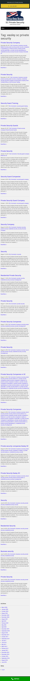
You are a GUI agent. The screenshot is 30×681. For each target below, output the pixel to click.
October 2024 (5, 611)
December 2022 (5, 615)
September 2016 (6, 658)
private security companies (14, 79)
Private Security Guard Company (13, 200)
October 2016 (5, 656)
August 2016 (5, 660)
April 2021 (4, 621)
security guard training (22, 106)
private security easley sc (14, 385)
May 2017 (4, 644)
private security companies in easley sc (10, 382)
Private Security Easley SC (10, 473)
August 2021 (5, 619)
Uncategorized (17, 279)
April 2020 (4, 627)
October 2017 (5, 636)
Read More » (4, 67)
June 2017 (4, 642)
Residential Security (8, 526)
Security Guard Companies (10, 176)
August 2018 (5, 632)
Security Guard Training (9, 103)
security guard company (20, 80)
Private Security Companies (11, 322)
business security (23, 45)
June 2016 (4, 662)
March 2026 (4, 607)
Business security (7, 551)
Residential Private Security (11, 275)
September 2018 (6, 630)
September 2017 (6, 638)
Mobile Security (4, 47)
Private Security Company (10, 43)
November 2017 (5, 634)
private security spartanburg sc (18, 50)
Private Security (6, 74)
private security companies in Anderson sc (17, 380)
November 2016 (5, 654)
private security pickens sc (13, 386)
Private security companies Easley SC (14, 446)
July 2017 (4, 640)
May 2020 (4, 625)
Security (4, 251)
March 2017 (4, 646)
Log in (3, 669)
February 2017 (5, 648)
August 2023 (5, 613)
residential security (5, 51)
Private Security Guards (9, 125)
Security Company (9, 80)
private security (12, 47)
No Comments (14, 45)
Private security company (16, 48)
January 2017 (5, 650)
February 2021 (5, 623)
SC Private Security (15, 22)
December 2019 (5, 629)
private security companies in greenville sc (11, 418)
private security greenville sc (7, 421)
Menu (2, 28)
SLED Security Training (14, 82)
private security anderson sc (11, 378)
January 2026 (5, 609)
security (12, 51)
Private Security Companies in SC (13, 374)
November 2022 (5, 617)
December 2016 (5, 652)
